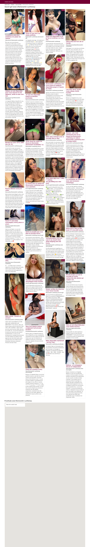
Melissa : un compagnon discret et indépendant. (74, 366)
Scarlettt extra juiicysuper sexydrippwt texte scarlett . (35, 280)
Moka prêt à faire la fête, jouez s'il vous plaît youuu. (74, 229)
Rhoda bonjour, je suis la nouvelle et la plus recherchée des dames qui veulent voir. (74, 277)
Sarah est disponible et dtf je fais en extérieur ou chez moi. (55, 38)
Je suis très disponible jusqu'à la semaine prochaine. (33, 96)
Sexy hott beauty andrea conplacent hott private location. (34, 327)
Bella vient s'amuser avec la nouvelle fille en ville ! (55, 137)
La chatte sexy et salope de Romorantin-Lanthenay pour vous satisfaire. (35, 185)
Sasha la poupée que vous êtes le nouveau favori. (34, 232)
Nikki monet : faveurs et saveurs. (13, 317)
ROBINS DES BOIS (9, 2)
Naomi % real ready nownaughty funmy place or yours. (14, 222)
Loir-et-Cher (18, 4)
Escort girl (7, 4)
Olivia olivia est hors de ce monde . (74, 42)
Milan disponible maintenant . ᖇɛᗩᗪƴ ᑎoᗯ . (55, 341)
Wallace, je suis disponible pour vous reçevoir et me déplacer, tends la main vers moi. (14, 93)
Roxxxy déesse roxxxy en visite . (13, 189)
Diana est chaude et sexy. (34, 369)
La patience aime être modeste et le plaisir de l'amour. (13, 36)
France (12, 4)
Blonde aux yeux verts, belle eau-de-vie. (14, 143)
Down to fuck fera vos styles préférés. (33, 34)
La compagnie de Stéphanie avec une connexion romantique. (75, 180)
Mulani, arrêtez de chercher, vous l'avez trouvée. (55, 290)
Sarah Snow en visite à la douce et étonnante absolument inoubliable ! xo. (35, 142)
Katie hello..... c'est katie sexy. (13, 259)
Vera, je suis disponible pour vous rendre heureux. (75, 325)
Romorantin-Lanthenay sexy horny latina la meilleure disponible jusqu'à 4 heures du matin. (55, 86)
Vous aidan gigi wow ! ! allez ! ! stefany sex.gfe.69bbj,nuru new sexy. (55, 180)
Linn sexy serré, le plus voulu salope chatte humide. (73, 91)
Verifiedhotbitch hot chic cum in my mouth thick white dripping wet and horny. (54, 240)
